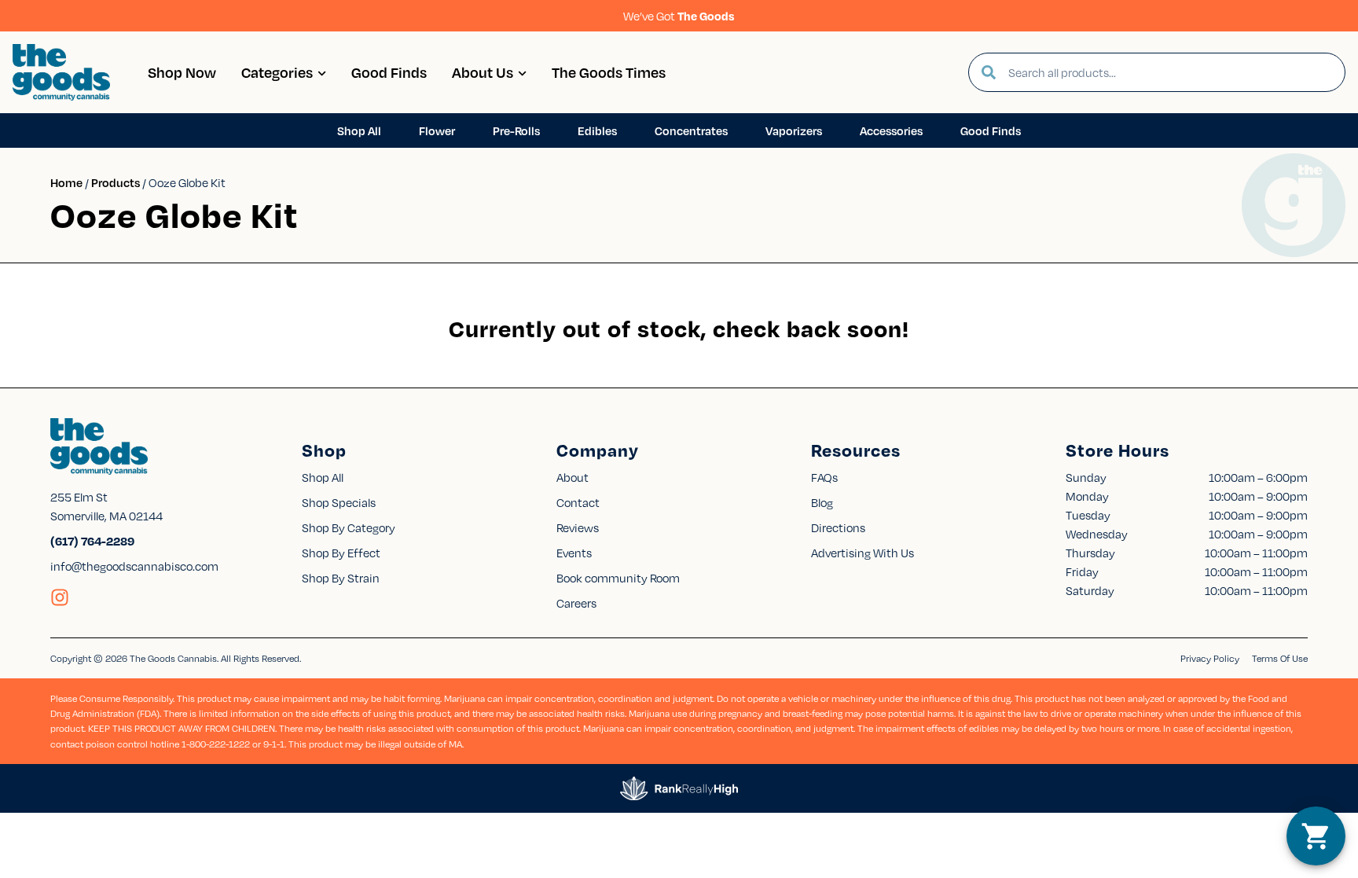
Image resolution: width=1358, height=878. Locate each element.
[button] (1315, 835)
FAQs (824, 477)
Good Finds (389, 72)
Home (66, 182)
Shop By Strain (341, 578)
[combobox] (1170, 72)
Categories (277, 72)
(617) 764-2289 (92, 541)
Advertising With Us (862, 553)
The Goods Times (609, 72)
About (572, 477)
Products (115, 182)
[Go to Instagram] (59, 597)
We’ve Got (679, 16)
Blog (822, 502)
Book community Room (618, 578)
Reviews (577, 527)
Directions (838, 527)
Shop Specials (339, 502)
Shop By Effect (341, 553)
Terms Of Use (1280, 658)
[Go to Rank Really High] (679, 788)
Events (574, 553)
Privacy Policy (1209, 658)
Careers (576, 603)
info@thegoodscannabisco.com (134, 566)
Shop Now (182, 72)
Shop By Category (348, 527)
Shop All (322, 477)
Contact (578, 502)
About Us (482, 72)
